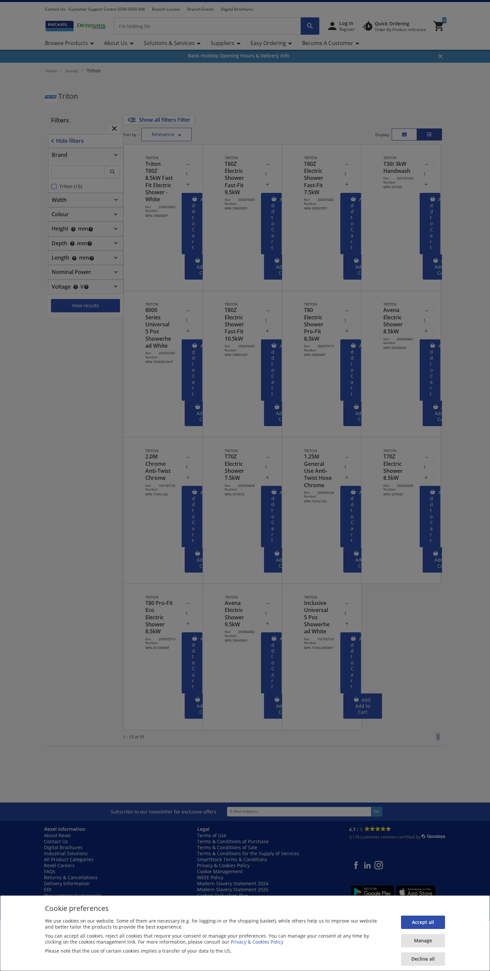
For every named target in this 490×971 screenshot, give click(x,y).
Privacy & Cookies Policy (257, 942)
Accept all (423, 922)
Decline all (423, 959)
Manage (423, 940)
